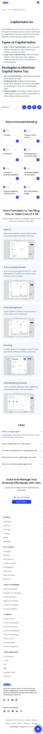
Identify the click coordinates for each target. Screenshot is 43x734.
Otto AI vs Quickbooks (11, 631)
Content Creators (9, 563)
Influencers (7, 571)
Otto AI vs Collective (10, 646)
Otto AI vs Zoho (9, 619)
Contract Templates (10, 605)
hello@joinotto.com (26, 727)
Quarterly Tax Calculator (12, 593)
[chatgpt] (4, 711)
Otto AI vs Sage (9, 643)
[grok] (21, 711)
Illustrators (7, 579)
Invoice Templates (10, 609)
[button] (21, 431)
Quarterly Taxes (9, 672)
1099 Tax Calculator (10, 589)
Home (4, 10)
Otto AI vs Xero (8, 639)
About (8, 723)
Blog (13, 723)
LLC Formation (8, 656)
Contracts (7, 530)
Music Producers (9, 575)
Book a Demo (21, 502)
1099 (5, 668)
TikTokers (6, 555)
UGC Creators (8, 559)
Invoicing (6, 526)
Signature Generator (10, 601)
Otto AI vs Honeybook (11, 623)
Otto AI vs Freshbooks (11, 635)
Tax (9, 10)
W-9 (5, 664)
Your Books (7, 522)
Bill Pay (5, 537)
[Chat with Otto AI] (38, 728)
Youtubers (7, 551)
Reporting (6, 541)
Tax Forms (7, 676)
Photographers (8, 567)
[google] (17, 711)
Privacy (26, 723)
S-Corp (6, 660)
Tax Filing (6, 533)
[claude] (13, 711)
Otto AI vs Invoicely (10, 627)
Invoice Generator (9, 597)
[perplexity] (9, 711)
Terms (19, 723)
